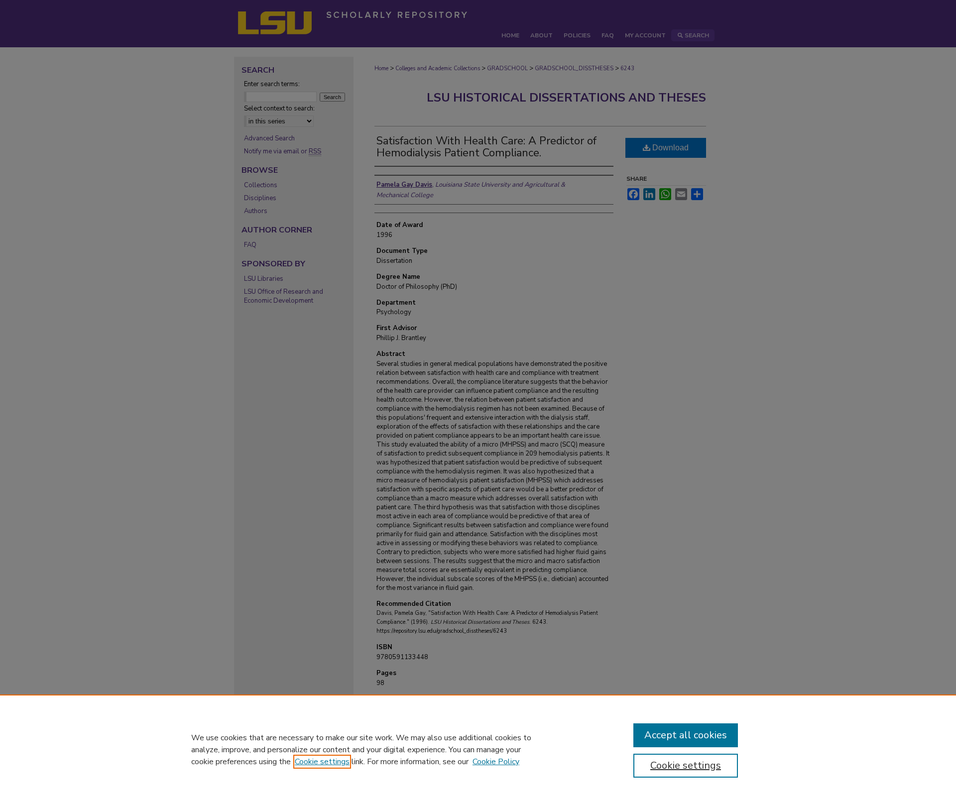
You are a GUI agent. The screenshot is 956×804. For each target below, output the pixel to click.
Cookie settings (322, 761)
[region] (478, 749)
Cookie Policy (496, 761)
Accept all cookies (685, 735)
